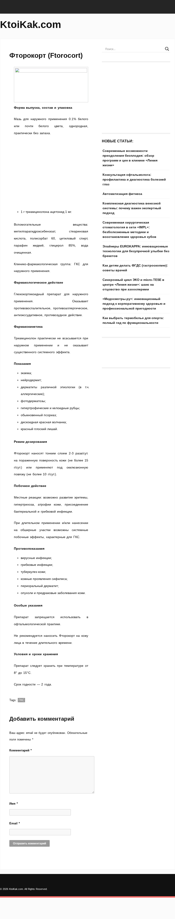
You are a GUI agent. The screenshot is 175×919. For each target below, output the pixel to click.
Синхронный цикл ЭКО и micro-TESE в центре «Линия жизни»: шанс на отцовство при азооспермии (133, 284)
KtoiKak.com (30, 24)
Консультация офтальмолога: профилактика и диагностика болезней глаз (134, 179)
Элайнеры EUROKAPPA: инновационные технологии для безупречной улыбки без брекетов (136, 251)
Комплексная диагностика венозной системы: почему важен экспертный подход (132, 208)
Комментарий (20, 750)
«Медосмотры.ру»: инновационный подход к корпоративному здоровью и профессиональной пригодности (134, 303)
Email (14, 823)
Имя (13, 803)
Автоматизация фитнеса (122, 194)
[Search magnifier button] (167, 49)
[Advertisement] (51, 173)
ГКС (21, 700)
